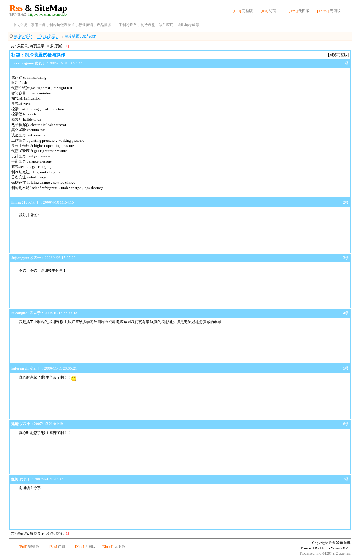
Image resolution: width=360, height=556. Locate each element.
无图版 (303, 11)
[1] (67, 46)
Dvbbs (325, 548)
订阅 (272, 11)
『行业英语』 (48, 36)
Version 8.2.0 (341, 548)
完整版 (247, 11)
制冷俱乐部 (18, 14)
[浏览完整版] (338, 55)
